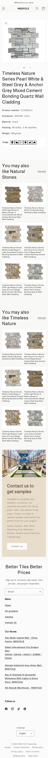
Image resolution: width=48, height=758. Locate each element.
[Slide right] (29, 67)
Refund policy (37, 747)
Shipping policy (19, 756)
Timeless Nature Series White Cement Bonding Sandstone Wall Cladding (35, 210)
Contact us (17, 546)
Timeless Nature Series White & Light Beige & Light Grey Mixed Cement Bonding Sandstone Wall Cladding (13, 252)
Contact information (21, 747)
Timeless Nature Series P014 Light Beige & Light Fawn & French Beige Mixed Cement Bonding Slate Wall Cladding (12, 289)
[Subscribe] (40, 591)
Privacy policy (17, 752)
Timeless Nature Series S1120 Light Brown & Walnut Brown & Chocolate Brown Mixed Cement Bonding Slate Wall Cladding (12, 213)
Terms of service (32, 752)
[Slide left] (18, 67)
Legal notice (33, 756)
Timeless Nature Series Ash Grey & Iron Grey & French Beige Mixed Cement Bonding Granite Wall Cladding (34, 252)
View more (42, 171)
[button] (3, 8)
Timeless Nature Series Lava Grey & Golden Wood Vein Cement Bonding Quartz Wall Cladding (34, 289)
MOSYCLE (22, 744)
